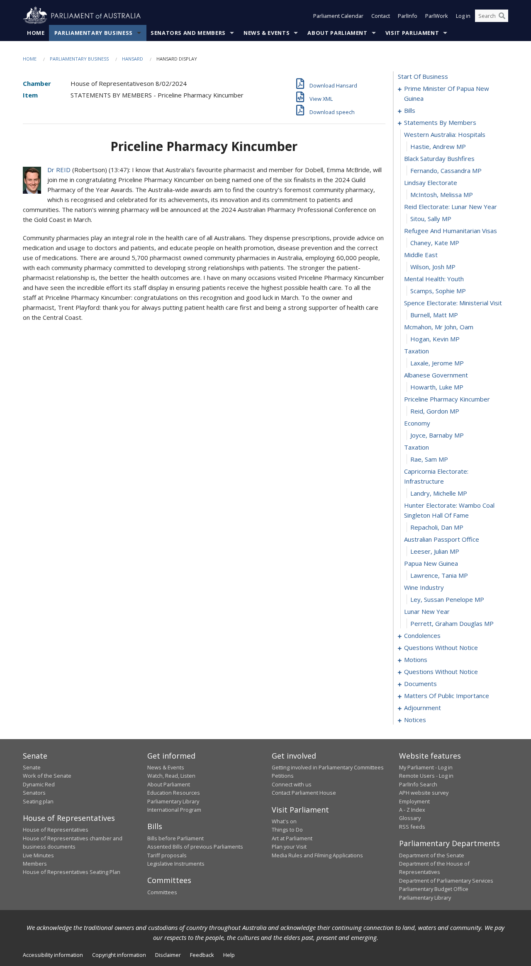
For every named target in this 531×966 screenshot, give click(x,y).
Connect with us (292, 784)
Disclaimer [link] (168, 955)
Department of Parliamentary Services (446, 880)
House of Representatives (55, 829)
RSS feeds (412, 826)
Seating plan (38, 801)
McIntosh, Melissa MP (441, 194)
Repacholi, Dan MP (436, 527)
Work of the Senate (47, 775)
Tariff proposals (167, 855)
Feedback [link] (202, 955)
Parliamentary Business (93, 32)
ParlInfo (407, 15)
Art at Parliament (292, 838)
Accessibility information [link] (53, 955)
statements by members (440, 122)
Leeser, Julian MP (434, 551)
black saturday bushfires (439, 158)
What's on (284, 821)
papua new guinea (431, 563)
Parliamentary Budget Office (433, 889)
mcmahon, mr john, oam (438, 327)
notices (415, 719)
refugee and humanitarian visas (450, 230)
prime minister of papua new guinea (446, 93)
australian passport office (441, 539)
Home (36, 32)
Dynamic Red (39, 784)
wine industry (424, 587)
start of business (423, 76)
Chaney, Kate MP (434, 242)
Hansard (132, 59)
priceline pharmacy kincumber (447, 399)
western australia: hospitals (444, 134)
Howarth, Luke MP (436, 387)
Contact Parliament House (304, 792)
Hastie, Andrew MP (438, 146)
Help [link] (229, 955)
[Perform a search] (502, 16)
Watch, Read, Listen (171, 775)
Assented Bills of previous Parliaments (195, 846)
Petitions (283, 775)
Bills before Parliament (175, 838)
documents (420, 683)
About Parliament (337, 32)
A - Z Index (412, 809)
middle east (421, 255)
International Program (174, 809)
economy (417, 423)
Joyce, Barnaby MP (437, 435)
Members (35, 863)
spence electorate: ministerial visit (453, 303)
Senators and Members (188, 32)
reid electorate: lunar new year (450, 206)
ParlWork (436, 15)
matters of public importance (446, 695)
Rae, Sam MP (429, 459)
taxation (416, 351)
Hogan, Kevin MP (435, 339)
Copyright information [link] (119, 955)
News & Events (267, 32)
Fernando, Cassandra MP (446, 170)
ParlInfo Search (418, 784)
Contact (380, 15)
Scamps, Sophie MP (438, 291)
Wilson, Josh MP (432, 267)
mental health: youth (434, 279)
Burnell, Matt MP (434, 315)
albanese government (436, 375)
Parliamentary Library (173, 801)
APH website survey (423, 792)
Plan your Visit (289, 846)
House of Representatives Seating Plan (71, 872)
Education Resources (173, 792)
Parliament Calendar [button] (338, 15)
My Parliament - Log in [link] (426, 767)
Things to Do (287, 829)
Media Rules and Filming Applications (317, 855)
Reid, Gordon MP (434, 411)
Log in (463, 15)
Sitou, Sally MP (430, 218)
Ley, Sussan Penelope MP (447, 599)
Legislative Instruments (176, 863)
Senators (34, 792)
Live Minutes (38, 855)
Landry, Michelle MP (438, 493)
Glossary (410, 818)
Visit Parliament (412, 32)
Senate (32, 767)
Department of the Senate (431, 855)
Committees (162, 892)
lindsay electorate (430, 182)
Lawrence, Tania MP (439, 575)
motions (415, 659)
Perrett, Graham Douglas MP (452, 623)
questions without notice (441, 647)
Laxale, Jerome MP (437, 363)
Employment (414, 801)
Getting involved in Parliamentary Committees (328, 767)
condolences (422, 635)
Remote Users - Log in (426, 775)
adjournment (422, 707)
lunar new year (427, 611)
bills (409, 110)
